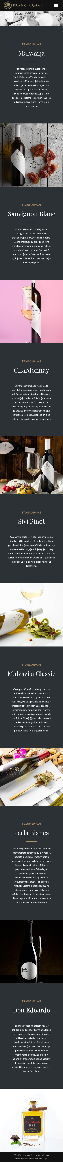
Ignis (46, 1158)
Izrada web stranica (23, 1158)
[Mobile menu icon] (56, 5)
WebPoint (37, 1158)
